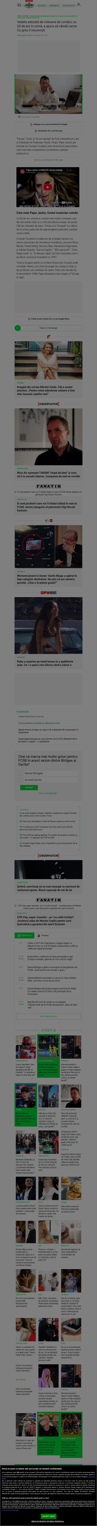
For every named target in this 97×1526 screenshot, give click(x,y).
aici (17, 1489)
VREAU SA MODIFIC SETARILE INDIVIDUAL (47, 1521)
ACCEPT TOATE (48, 1516)
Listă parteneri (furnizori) (10, 1510)
